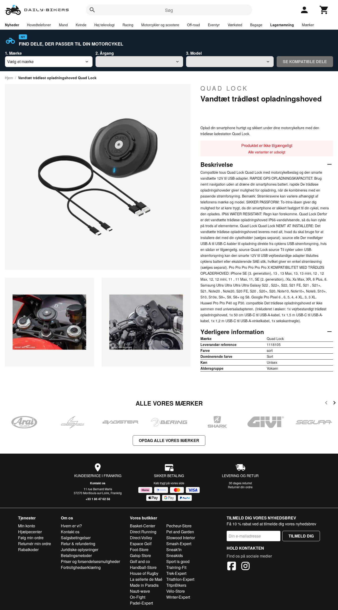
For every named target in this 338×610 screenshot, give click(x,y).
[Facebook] (232, 566)
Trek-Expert (176, 573)
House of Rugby (144, 573)
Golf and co (140, 561)
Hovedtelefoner (39, 24)
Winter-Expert (178, 597)
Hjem (9, 77)
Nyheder (12, 24)
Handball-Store (143, 567)
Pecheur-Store (179, 526)
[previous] (326, 403)
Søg (169, 10)
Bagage (256, 24)
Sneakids (174, 555)
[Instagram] (245, 566)
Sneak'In (174, 549)
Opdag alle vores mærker (169, 440)
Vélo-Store (175, 591)
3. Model (194, 53)
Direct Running (143, 532)
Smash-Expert (178, 543)
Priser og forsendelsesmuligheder (90, 561)
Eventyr (214, 24)
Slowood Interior (180, 537)
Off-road (193, 24)
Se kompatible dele (305, 61)
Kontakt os (97, 483)
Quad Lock (224, 88)
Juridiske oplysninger (79, 549)
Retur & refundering (78, 543)
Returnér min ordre (34, 543)
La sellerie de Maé (146, 579)
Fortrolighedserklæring (81, 567)
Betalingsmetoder (76, 555)
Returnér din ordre (240, 487)
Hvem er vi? (71, 526)
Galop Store (140, 555)
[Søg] (92, 9)
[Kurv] (324, 10)
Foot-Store (139, 549)
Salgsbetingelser (76, 537)
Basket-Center (142, 526)
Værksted (235, 24)
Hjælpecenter (30, 532)
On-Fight (137, 597)
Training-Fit (176, 567)
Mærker (308, 24)
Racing (127, 24)
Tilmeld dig (301, 536)
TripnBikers (176, 585)
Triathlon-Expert (180, 579)
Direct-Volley (141, 537)
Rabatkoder (28, 549)
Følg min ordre (31, 537)
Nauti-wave (140, 591)
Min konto (26, 526)
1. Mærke (13, 53)
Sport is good (178, 561)
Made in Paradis (144, 585)
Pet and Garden (180, 532)
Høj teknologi (104, 24)
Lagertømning (282, 24)
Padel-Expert (141, 603)
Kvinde (81, 24)
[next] (334, 403)
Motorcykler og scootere (160, 24)
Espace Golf (140, 543)
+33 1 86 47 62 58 (98, 499)
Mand (63, 24)
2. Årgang (105, 53)
